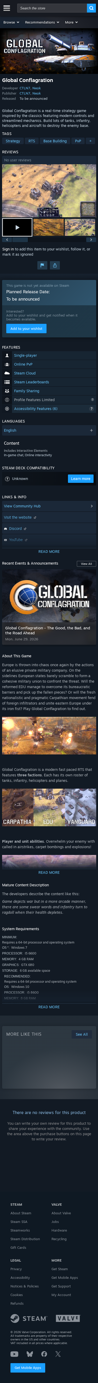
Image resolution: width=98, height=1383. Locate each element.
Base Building (55, 141)
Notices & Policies (24, 1286)
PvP (78, 141)
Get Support (61, 1286)
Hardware (59, 1230)
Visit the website (18, 517)
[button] (11, 22)
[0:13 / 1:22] (49, 190)
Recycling (59, 1239)
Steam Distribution (25, 1239)
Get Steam (59, 1269)
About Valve (61, 1213)
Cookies (16, 1295)
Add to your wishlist (26, 328)
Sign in (8, 249)
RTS (31, 141)
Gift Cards (18, 1247)
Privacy (16, 1269)
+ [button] (90, 141)
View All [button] (86, 564)
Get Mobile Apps (28, 1368)
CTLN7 (25, 88)
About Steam (20, 1213)
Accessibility (20, 1277)
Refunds (17, 1303)
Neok (36, 88)
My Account (61, 1295)
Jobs (55, 1222)
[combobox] (52, 8)
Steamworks (20, 1230)
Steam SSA (18, 1222)
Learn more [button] (80, 478)
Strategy (13, 141)
